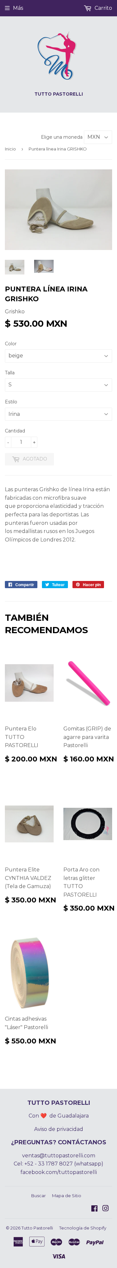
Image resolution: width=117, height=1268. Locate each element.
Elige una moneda (62, 137)
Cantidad (15, 431)
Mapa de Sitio (66, 1195)
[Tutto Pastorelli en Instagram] (105, 1209)
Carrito (102, 8)
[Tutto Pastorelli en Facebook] (94, 1209)
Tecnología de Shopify (82, 1227)
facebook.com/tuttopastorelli (58, 1172)
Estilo (11, 402)
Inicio (10, 148)
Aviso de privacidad (58, 1129)
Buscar (38, 1195)
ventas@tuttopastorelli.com (58, 1155)
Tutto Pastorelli (37, 1227)
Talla (10, 373)
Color (11, 344)
